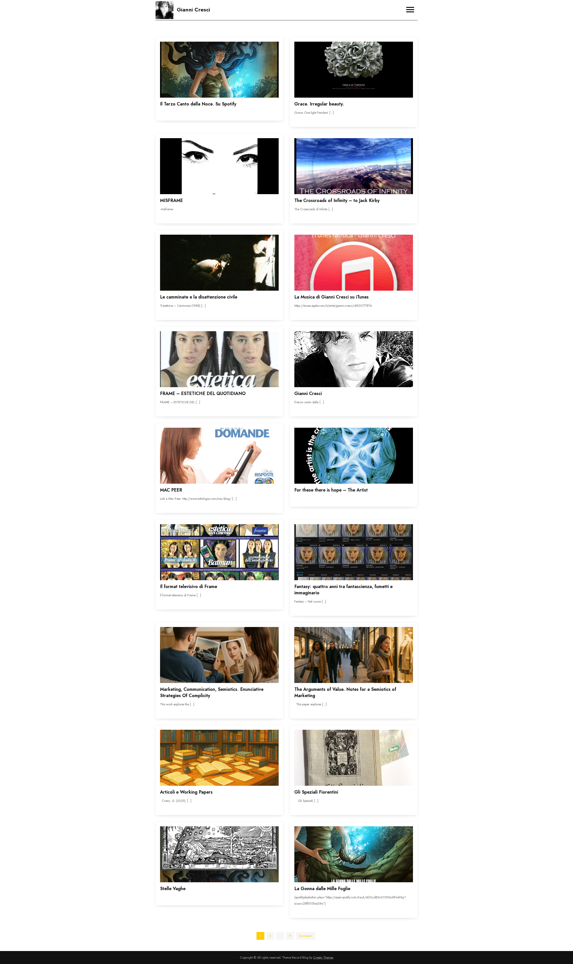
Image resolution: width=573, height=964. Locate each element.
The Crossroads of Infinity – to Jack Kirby (337, 200)
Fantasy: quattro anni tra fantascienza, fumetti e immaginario (343, 589)
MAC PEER (171, 490)
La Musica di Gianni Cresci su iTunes (331, 297)
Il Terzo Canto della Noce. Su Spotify (198, 104)
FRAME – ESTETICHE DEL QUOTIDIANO (203, 393)
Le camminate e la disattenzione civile (198, 297)
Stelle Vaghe (173, 888)
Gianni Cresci (193, 9)
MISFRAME (171, 200)
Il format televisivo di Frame (188, 586)
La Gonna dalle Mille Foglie (322, 888)
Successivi (305, 936)
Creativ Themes (323, 957)
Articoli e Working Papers (186, 792)
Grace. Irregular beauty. (319, 104)
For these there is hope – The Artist (331, 490)
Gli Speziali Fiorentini (316, 792)
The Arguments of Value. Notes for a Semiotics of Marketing (345, 692)
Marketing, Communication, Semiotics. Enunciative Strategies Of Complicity (211, 692)
